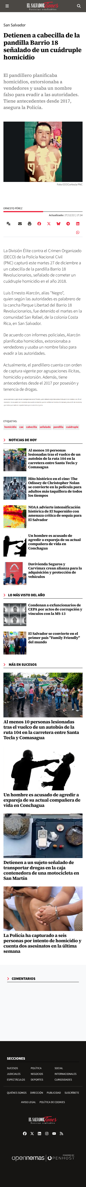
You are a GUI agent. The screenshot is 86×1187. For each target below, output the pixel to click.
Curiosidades (63, 1080)
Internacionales (66, 1074)
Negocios (37, 1074)
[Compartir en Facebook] (39, 223)
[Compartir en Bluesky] (58, 223)
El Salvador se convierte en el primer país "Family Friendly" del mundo (54, 638)
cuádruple (72, 427)
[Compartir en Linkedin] (78, 223)
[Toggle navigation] (7, 6)
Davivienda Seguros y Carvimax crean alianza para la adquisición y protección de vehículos (55, 570)
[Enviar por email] (20, 223)
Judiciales (13, 1074)
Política (36, 1068)
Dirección (36, 1093)
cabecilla (31, 427)
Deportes (37, 1080)
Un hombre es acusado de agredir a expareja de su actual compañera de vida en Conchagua (54, 542)
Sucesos (12, 1068)
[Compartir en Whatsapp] (78, 232)
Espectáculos (16, 1080)
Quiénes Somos (17, 1093)
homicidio (10, 427)
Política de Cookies (52, 1102)
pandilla (58, 427)
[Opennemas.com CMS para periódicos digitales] (43, 1163)
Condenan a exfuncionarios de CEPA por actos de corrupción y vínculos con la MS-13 (55, 609)
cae (21, 427)
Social (59, 1068)
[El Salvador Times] (43, 6)
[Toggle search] (79, 6)
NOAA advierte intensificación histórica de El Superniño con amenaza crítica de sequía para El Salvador (54, 513)
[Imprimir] (29, 223)
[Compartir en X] (49, 223)
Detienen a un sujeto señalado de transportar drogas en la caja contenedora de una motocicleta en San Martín (41, 870)
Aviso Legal (28, 1102)
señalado (45, 427)
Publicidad (54, 1093)
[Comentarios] (9, 223)
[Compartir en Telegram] (68, 223)
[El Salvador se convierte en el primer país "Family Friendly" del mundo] (14, 643)
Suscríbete (71, 1093)
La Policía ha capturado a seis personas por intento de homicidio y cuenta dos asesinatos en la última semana (42, 943)
